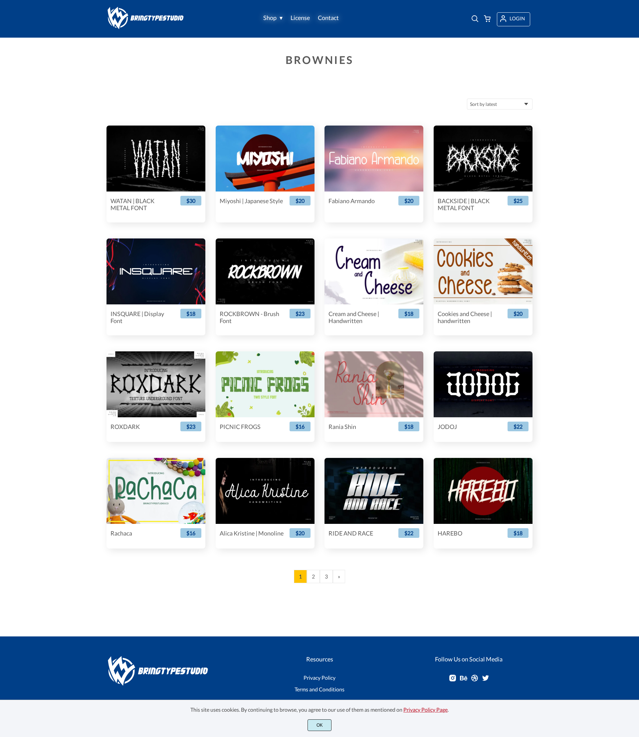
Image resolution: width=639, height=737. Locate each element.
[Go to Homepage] (146, 27)
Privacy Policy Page (425, 709)
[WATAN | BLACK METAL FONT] (155, 158)
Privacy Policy (319, 677)
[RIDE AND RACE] (373, 491)
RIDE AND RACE (350, 533)
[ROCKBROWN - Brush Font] (265, 271)
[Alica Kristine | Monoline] (265, 491)
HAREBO (450, 533)
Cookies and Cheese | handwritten (465, 317)
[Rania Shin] (373, 384)
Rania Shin (342, 426)
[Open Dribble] (475, 680)
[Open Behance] (464, 680)
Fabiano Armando (351, 200)
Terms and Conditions (319, 689)
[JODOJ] (483, 384)
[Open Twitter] (486, 680)
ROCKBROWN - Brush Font (249, 317)
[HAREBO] (483, 491)
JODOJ (447, 426)
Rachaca (121, 533)
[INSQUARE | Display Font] (155, 271)
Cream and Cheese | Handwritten (353, 317)
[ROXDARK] (155, 384)
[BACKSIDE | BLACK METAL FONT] (483, 158)
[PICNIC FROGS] (265, 384)
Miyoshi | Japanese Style (251, 200)
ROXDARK (125, 426)
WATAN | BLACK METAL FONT (132, 204)
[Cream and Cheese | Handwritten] (373, 271)
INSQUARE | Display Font (137, 317)
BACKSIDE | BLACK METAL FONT (464, 204)
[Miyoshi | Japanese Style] (265, 158)
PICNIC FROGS (240, 426)
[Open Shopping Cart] (487, 19)
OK (320, 725)
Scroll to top (633, 626)
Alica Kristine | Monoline (252, 533)
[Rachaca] (155, 491)
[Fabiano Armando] (373, 158)
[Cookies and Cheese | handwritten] (483, 271)
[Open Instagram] (453, 680)
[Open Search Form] (475, 19)
